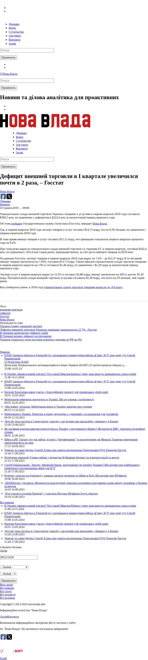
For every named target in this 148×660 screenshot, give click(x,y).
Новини (5, 204)
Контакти (14, 39)
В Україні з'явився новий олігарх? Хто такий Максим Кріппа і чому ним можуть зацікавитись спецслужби (70, 374)
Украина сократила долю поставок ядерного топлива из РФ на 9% (41, 339)
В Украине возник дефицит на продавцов (25, 336)
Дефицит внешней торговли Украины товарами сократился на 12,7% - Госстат (48, 329)
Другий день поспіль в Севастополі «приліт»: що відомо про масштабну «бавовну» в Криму (61, 421)
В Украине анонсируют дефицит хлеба (24, 332)
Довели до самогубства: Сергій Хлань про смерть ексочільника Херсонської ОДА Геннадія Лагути (65, 450)
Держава (14, 24)
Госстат (4, 316)
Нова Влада (7, 191)
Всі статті (6, 591)
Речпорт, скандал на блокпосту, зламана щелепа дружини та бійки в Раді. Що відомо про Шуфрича (65, 475)
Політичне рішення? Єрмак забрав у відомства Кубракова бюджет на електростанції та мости (61, 457)
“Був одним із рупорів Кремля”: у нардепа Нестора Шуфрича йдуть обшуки (51, 493)
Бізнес (12, 27)
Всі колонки (7, 597)
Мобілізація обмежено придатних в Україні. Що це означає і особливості (49, 399)
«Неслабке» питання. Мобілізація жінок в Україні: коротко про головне (48, 406)
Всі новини (7, 502)
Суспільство (16, 31)
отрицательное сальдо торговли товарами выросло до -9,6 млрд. (83, 287)
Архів (12, 43)
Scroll (3, 658)
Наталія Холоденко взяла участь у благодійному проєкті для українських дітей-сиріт (56, 392)
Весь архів (6, 584)
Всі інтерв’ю (8, 594)
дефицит (5, 313)
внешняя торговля (11, 309)
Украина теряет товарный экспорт (21, 326)
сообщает (16, 223)
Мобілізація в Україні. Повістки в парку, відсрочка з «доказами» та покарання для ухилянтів (61, 414)
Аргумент (15, 35)
